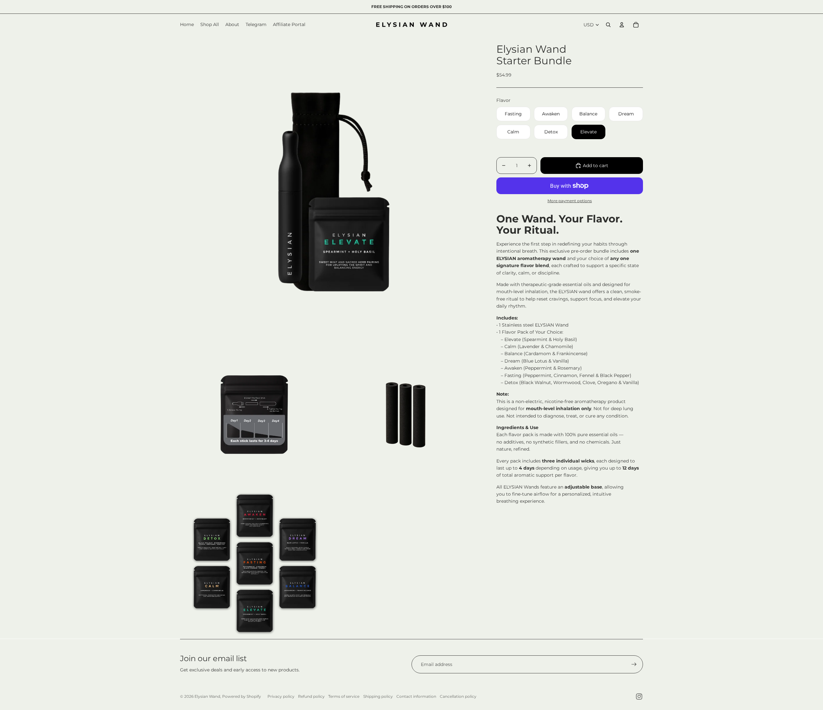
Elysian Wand (207, 696)
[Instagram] (639, 696)
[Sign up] (634, 664)
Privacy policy (280, 696)
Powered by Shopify (241, 696)
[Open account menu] (622, 25)
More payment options (569, 201)
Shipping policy (378, 696)
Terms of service (343, 696)
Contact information (416, 696)
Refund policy (311, 696)
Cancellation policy (458, 696)
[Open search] (608, 25)
